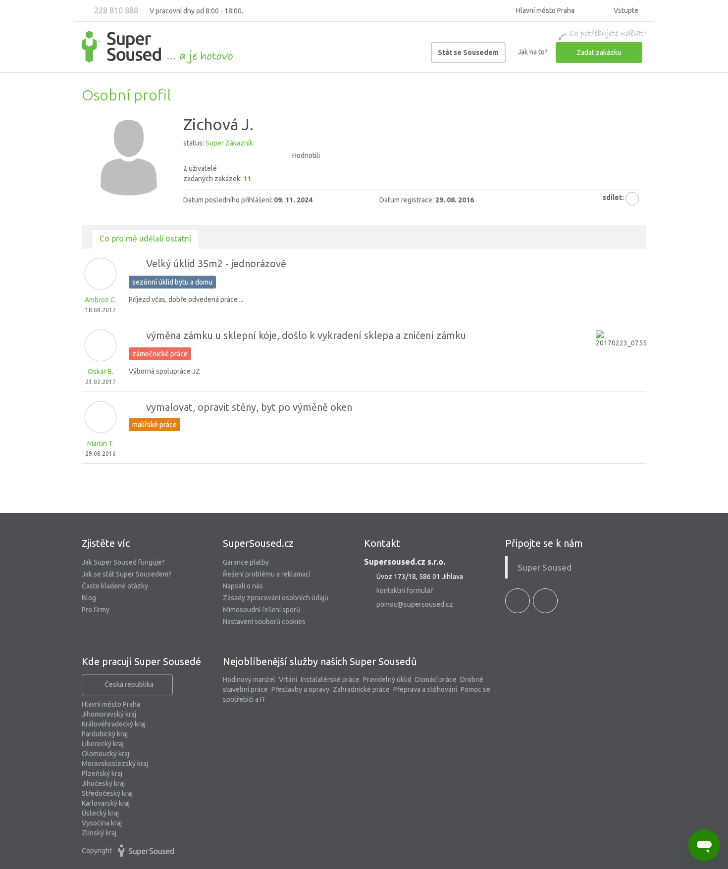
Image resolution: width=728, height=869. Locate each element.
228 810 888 (115, 10)
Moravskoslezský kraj (115, 764)
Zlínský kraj (99, 833)
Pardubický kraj (105, 734)
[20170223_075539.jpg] (621, 355)
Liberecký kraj (103, 744)
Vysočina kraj (102, 823)
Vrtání (288, 679)
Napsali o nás (243, 586)
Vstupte (625, 10)
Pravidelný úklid (387, 679)
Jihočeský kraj (103, 783)
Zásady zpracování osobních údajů (275, 598)
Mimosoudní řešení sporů (261, 610)
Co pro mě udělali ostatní (145, 238)
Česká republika (129, 684)
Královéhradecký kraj (114, 724)
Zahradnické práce (361, 689)
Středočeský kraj (107, 793)
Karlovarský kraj (106, 803)
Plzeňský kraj (102, 773)
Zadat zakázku (599, 52)
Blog (89, 598)
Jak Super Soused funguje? (123, 562)
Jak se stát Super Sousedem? (126, 574)
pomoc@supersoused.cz (414, 604)
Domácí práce (436, 679)
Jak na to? (533, 52)
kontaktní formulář (404, 590)
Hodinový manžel (249, 679)
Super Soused (545, 567)
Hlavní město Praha (111, 704)
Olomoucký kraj (105, 754)
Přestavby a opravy (300, 689)
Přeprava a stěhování (425, 689)
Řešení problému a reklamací (267, 574)
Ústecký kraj (100, 813)
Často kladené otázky (115, 586)
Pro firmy (95, 610)
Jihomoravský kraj (109, 714)
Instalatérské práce (330, 679)
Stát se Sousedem (468, 52)
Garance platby (246, 562)
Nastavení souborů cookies (264, 622)
